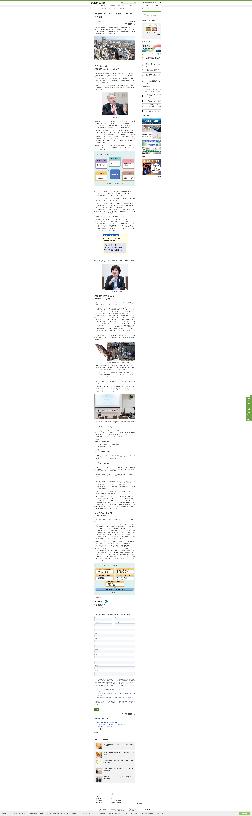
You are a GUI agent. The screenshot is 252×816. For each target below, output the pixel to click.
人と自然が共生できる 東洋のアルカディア (106, 726)
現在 (153, 53)
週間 (157, 53)
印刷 (129, 24)
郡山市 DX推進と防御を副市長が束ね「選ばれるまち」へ (110, 722)
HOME (95, 8)
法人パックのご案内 (100, 796)
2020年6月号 (100, 8)
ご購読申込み (155, 2)
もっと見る (156, 34)
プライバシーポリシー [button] (161, 813)
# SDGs (148, 5)
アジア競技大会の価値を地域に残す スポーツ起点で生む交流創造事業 (113, 724)
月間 (160, 53)
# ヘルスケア (95, 5)
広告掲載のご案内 (147, 2)
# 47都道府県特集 (103, 5)
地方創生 (96, 734)
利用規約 (112, 796)
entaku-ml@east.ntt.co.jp (100, 607)
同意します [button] (244, 813)
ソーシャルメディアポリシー (117, 800)
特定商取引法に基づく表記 (116, 802)
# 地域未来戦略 (121, 5)
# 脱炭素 (130, 5)
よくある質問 (99, 800)
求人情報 (112, 794)
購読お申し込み (99, 794)
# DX (139, 5)
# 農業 (157, 5)
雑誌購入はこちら (100, 798)
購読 (141, 803)
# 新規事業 (112, 5)
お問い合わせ (99, 802)
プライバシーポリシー (115, 798)
